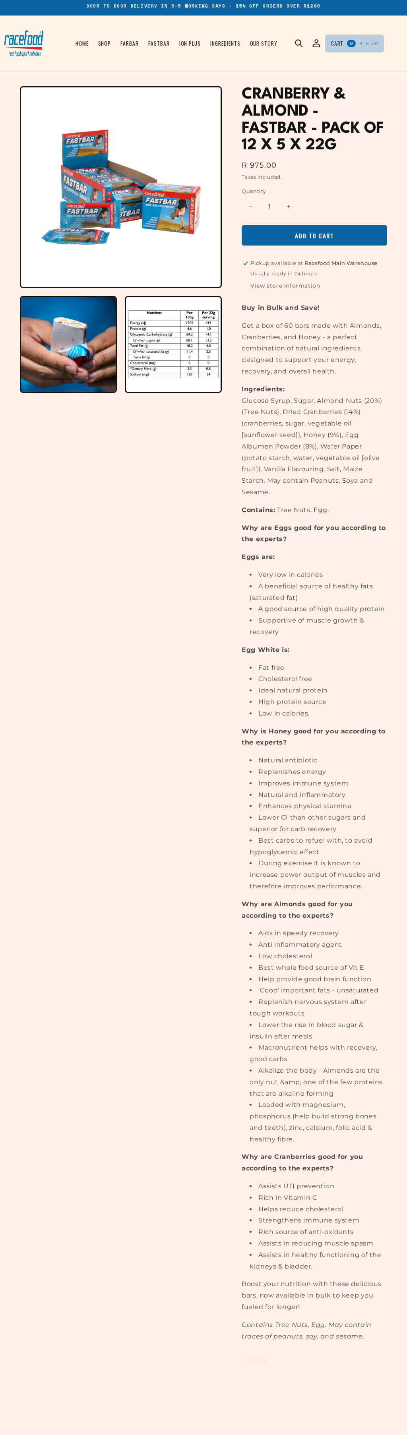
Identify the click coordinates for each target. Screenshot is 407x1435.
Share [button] (258, 1360)
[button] (299, 43)
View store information (285, 285)
